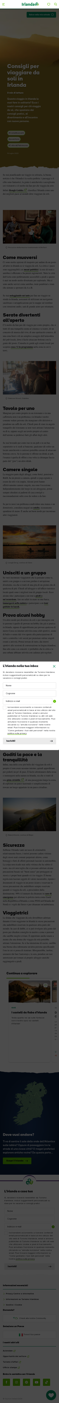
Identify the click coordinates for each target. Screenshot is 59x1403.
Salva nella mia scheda (39, 15)
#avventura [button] (14, 139)
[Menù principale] (3, 4)
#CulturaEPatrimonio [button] (18, 145)
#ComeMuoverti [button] (16, 133)
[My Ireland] (48, 4)
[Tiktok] (46, 1382)
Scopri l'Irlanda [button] (14, 1161)
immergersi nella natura (15, 603)
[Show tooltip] (54, 701)
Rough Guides (16, 190)
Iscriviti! (10, 741)
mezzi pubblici (31, 269)
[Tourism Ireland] (30, 4)
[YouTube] (36, 1382)
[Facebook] (6, 1382)
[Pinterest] (26, 1382)
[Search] (55, 4)
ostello (36, 507)
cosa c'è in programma (22, 347)
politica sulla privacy (17, 733)
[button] (54, 666)
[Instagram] (16, 1382)
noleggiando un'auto (20, 295)
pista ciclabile (13, 780)
